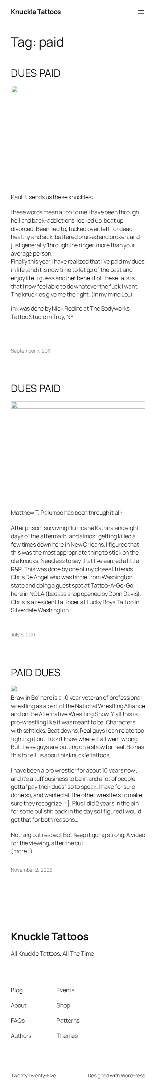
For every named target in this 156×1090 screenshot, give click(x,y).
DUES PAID (36, 73)
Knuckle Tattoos (36, 11)
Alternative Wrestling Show (73, 714)
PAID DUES (36, 672)
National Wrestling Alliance (110, 706)
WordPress (133, 1075)
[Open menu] (140, 12)
